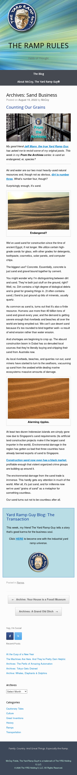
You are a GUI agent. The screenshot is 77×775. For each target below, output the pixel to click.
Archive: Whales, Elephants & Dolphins (26, 673)
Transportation (13, 732)
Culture (10, 713)
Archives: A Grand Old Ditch (38, 611)
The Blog (38, 73)
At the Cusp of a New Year (20, 654)
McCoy (45, 99)
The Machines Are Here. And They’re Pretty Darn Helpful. (36, 659)
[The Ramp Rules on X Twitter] (18, 636)
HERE (19, 539)
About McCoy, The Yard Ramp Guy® (38, 81)
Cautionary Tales (15, 708)
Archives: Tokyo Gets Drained (21, 668)
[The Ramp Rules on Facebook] (10, 636)
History (10, 722)
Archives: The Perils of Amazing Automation (29, 663)
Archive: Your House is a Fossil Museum (39, 599)
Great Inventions (14, 718)
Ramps (20, 582)
